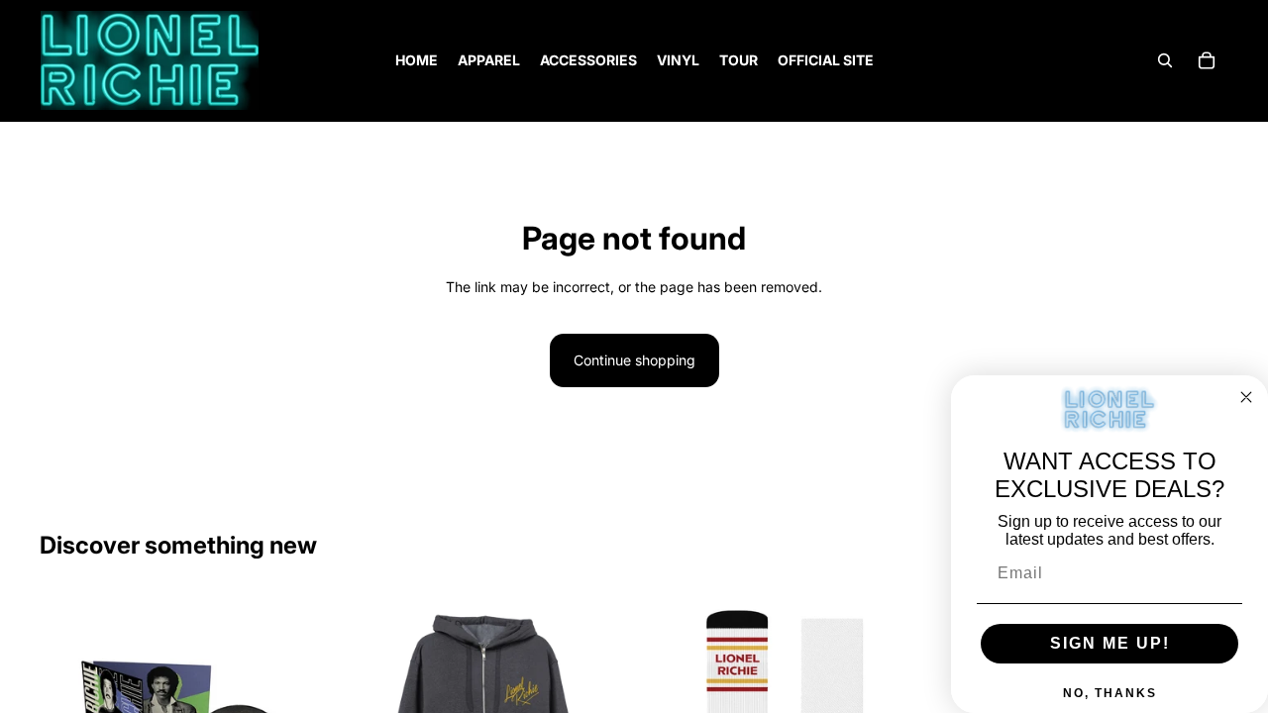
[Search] (1165, 60)
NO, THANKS (1110, 693)
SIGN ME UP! (1110, 643)
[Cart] (1206, 60)
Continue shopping (634, 360)
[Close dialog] (1246, 397)
